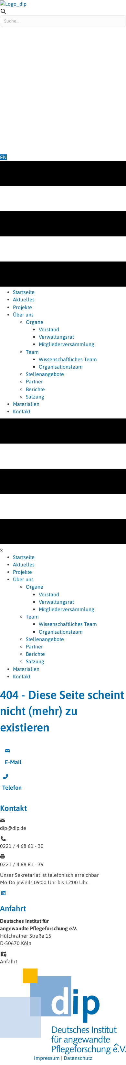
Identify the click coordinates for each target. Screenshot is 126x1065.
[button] (23, 742)
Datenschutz (78, 1058)
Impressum (47, 1058)
